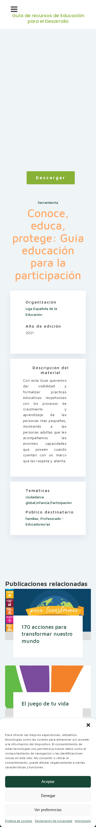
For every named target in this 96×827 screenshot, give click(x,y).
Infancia (42, 502)
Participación (61, 502)
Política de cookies (18, 821)
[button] (88, 725)
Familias (32, 518)
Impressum (83, 821)
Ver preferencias (48, 810)
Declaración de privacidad (53, 821)
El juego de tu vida (45, 703)
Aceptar (48, 781)
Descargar (51, 177)
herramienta (48, 202)
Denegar (48, 795)
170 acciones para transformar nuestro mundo (47, 634)
